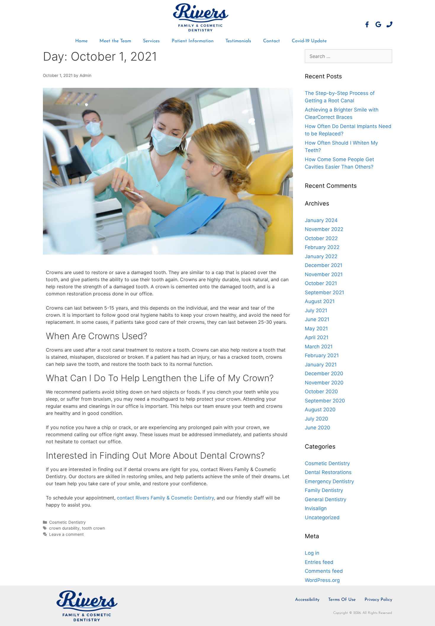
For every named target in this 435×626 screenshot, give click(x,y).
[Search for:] (348, 56)
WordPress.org (322, 580)
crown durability (64, 528)
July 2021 (316, 310)
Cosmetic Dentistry (67, 522)
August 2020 (320, 410)
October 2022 (321, 238)
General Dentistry (325, 499)
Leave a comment (66, 534)
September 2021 (324, 292)
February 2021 (322, 355)
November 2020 (324, 383)
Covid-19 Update (309, 41)
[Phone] (389, 24)
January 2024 (321, 220)
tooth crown (93, 528)
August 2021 (320, 301)
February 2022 (322, 247)
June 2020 (317, 428)
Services (151, 41)
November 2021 (324, 274)
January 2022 (321, 256)
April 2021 (316, 337)
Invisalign (316, 508)
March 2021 (319, 347)
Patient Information (193, 41)
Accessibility (307, 600)
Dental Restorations (328, 472)
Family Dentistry (324, 490)
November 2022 (324, 229)
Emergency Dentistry (329, 481)
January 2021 (321, 365)
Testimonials (238, 41)
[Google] (378, 24)
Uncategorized (322, 517)
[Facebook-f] (367, 24)
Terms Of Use (342, 600)
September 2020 (325, 401)
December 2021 (323, 265)
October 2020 (321, 391)
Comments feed (324, 571)
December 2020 (324, 373)
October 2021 (321, 283)
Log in (312, 553)
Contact (271, 41)
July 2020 (316, 419)
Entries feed (319, 562)
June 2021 (317, 319)
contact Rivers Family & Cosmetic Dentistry (165, 498)
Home (81, 41)
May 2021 (316, 328)
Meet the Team (115, 41)
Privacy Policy (378, 600)
